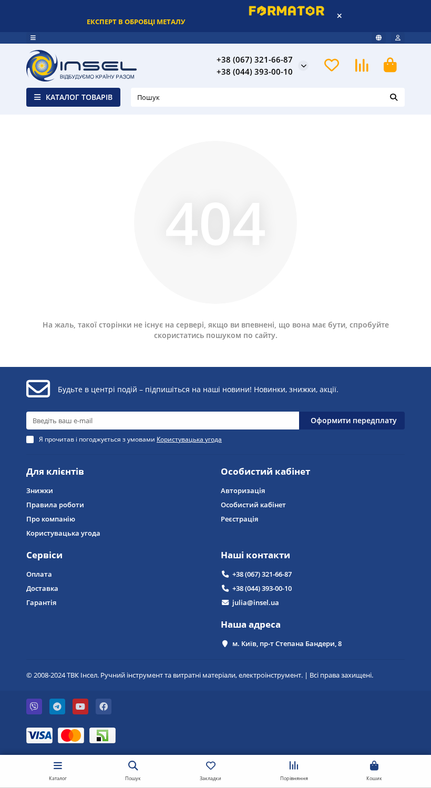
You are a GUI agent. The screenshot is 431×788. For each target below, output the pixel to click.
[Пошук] (393, 97)
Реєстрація (239, 519)
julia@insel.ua (255, 602)
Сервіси (44, 555)
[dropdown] (33, 38)
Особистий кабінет (265, 471)
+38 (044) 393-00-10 (262, 588)
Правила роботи (55, 504)
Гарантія (41, 602)
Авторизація (243, 490)
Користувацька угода (63, 533)
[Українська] (379, 38)
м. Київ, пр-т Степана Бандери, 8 (287, 643)
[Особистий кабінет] (398, 38)
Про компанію (50, 519)
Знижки (39, 490)
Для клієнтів (55, 471)
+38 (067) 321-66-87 (262, 574)
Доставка (42, 588)
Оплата (39, 574)
